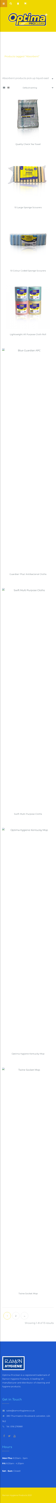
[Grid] (4, 87)
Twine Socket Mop (28, 1293)
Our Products (12, 52)
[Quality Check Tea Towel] (28, 117)
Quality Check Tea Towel (28, 144)
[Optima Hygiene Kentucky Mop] (28, 938)
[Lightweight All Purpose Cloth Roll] (28, 307)
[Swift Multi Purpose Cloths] (28, 698)
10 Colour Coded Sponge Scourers (28, 270)
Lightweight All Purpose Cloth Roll (28, 334)
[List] (8, 87)
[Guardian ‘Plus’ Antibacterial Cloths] (28, 458)
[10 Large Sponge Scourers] (28, 180)
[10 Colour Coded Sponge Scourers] (28, 243)
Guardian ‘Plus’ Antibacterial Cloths (28, 574)
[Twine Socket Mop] (28, 1178)
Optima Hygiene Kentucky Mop (28, 1053)
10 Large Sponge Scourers (28, 207)
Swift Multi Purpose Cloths (28, 814)
